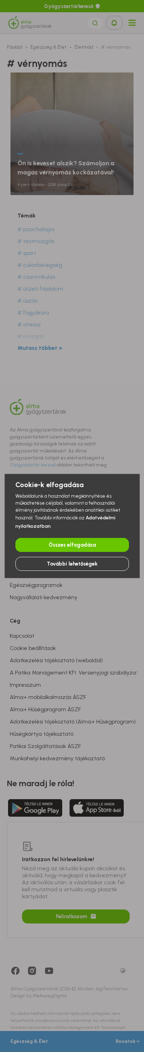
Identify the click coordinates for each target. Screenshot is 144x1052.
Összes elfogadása (72, 545)
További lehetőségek (72, 564)
